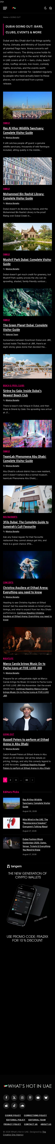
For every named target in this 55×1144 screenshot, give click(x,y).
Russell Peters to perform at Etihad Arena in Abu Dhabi (26, 741)
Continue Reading (27, 616)
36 (26, 780)
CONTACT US (31, 1124)
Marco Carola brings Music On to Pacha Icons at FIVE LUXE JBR (24, 666)
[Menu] (5, 8)
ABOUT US (46, 1124)
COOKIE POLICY (13, 1115)
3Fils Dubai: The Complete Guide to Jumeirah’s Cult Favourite (26, 524)
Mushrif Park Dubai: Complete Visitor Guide (27, 262)
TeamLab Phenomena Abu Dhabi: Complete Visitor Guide (24, 458)
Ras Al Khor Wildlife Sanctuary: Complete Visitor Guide (23, 130)
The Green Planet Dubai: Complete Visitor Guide (25, 327)
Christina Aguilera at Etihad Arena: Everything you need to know (25, 590)
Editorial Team (37, 1120)
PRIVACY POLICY (12, 1124)
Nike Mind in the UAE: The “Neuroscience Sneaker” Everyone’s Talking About (35, 823)
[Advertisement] (27, 979)
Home (5, 17)
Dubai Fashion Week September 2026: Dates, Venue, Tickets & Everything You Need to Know (36, 844)
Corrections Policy (35, 1115)
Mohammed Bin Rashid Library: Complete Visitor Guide (23, 196)
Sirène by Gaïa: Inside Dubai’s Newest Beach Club (22, 393)
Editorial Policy (15, 1120)
